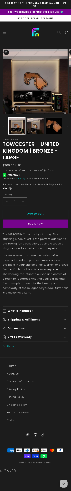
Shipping (21, 178)
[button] (4, 32)
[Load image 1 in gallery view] (16, 126)
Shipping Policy (17, 405)
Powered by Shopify (44, 462)
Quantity (7, 194)
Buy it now (35, 223)
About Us (13, 373)
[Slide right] (67, 127)
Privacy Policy (16, 389)
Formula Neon (30, 462)
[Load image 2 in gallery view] (35, 126)
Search (11, 366)
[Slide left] (4, 127)
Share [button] (10, 346)
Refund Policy (15, 397)
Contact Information (20, 381)
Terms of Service (18, 412)
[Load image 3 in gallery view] (53, 126)
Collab (11, 420)
